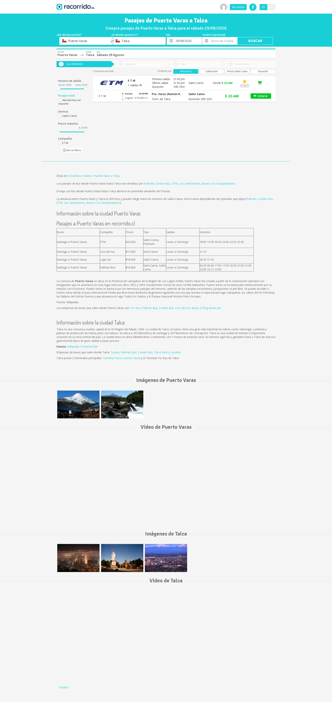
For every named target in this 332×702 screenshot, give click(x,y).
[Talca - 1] (122, 558)
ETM (175, 183)
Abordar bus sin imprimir (69, 101)
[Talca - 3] (166, 558)
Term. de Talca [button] (161, 99)
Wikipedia (73, 346)
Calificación (211, 71)
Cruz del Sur (182, 308)
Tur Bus (135, 308)
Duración (263, 71)
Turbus (114, 352)
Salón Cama (69, 116)
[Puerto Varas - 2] (122, 404)
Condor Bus (162, 183)
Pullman (149, 183)
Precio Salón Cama (237, 71)
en (271, 7)
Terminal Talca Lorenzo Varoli (121, 358)
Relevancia (186, 71)
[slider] (58, 88)
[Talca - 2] (78, 558)
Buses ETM (199, 308)
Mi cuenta (238, 7)
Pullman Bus (149, 308)
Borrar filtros (73, 150)
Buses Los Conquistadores (218, 183)
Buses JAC (215, 308)
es (263, 7)
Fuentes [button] (64, 687)
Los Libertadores (189, 183)
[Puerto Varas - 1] (78, 404)
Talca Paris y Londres (167, 352)
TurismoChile (90, 346)
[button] (167, 94)
